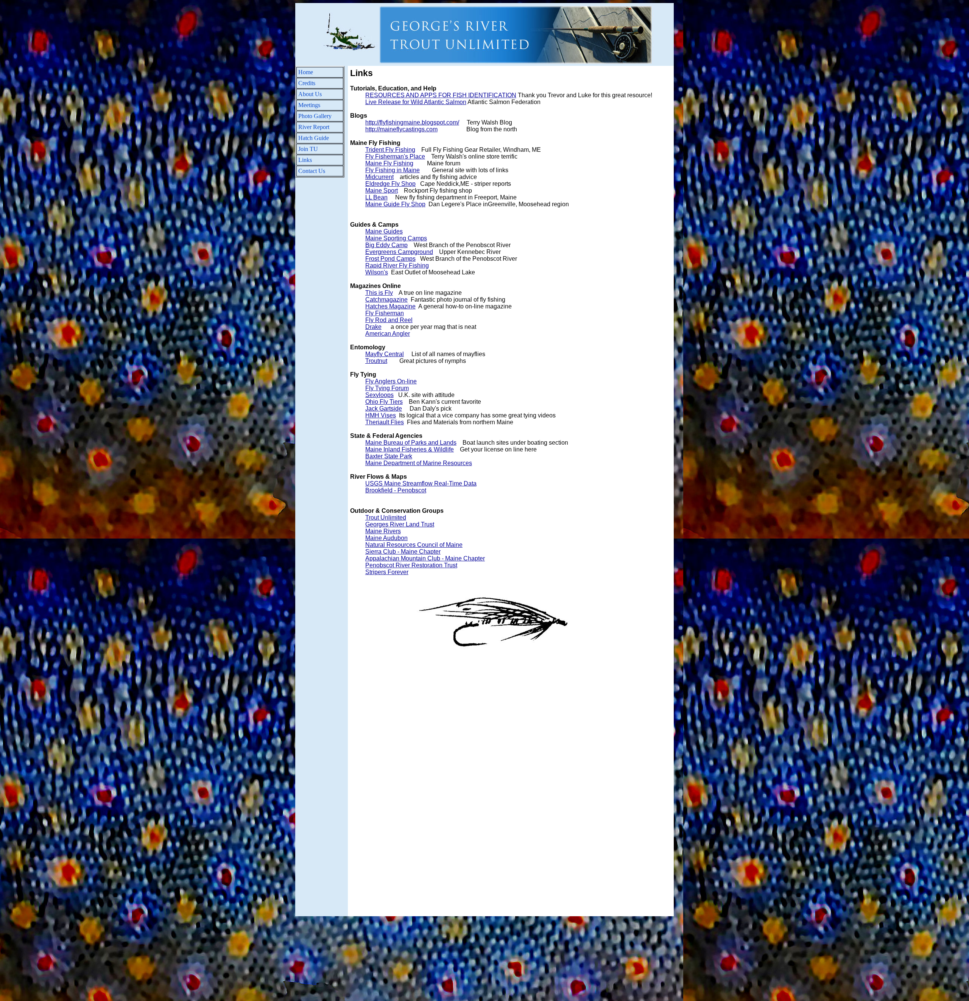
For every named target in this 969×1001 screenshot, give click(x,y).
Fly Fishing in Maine (392, 170)
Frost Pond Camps (390, 258)
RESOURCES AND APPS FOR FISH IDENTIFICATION (440, 95)
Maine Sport (381, 190)
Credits (306, 83)
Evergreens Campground (399, 252)
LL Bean (376, 197)
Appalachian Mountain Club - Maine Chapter (425, 558)
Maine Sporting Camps (396, 238)
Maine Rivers (383, 531)
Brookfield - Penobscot (395, 490)
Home (305, 72)
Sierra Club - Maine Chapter (403, 551)
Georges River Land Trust (399, 524)
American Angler (387, 333)
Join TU (308, 149)
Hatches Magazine (390, 306)
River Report (313, 127)
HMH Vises (380, 415)
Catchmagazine (386, 299)
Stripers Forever (386, 572)
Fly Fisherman (384, 313)
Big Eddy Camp (386, 245)
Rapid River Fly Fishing (397, 265)
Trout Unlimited (385, 517)
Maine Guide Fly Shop (395, 204)
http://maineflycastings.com (401, 129)
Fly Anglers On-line (391, 381)
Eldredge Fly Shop (390, 184)
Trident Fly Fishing (390, 149)
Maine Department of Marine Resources (418, 463)
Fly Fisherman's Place (395, 156)
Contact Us (311, 171)
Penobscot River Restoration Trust (411, 565)
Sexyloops (379, 395)
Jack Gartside (383, 408)
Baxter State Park (388, 456)
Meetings (309, 105)
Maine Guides (384, 231)
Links (305, 160)
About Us (310, 94)
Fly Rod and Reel (389, 320)
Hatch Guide (313, 138)
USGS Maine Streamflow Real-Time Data (421, 483)
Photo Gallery (315, 116)
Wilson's (376, 272)
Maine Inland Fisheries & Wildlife (409, 449)
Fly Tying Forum (387, 388)
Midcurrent (379, 177)
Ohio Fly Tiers (384, 402)
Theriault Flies (384, 422)
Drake (373, 327)
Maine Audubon (386, 538)
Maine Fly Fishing (389, 163)
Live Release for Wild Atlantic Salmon (415, 102)
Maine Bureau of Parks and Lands (410, 442)
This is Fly (379, 293)
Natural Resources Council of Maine (414, 545)
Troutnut (376, 361)
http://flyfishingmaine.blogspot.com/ (412, 122)
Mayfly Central (384, 354)
